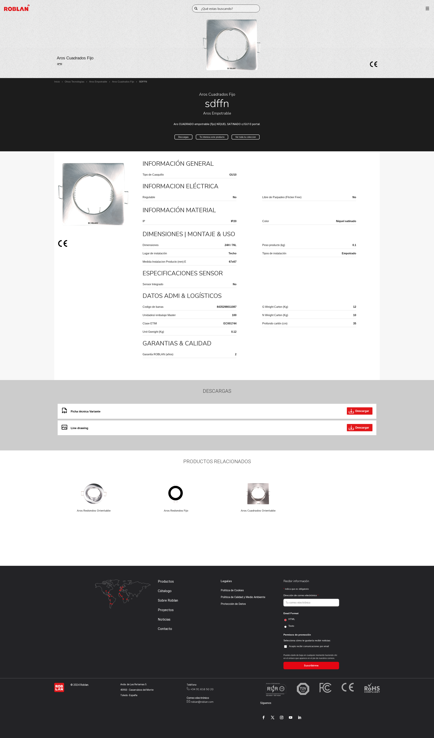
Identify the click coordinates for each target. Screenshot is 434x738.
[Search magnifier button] (196, 8)
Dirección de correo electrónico (300, 595)
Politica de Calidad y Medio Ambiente (243, 597)
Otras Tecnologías (74, 81)
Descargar (362, 411)
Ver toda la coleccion (245, 137)
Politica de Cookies (232, 590)
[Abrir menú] (426, 8)
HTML (291, 619)
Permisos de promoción (297, 634)
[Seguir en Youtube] (290, 717)
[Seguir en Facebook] (263, 717)
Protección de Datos (233, 603)
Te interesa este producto (212, 137)
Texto (291, 626)
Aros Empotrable (98, 81)
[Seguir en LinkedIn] (299, 717)
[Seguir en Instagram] (281, 717)
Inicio (57, 81)
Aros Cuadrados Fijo (123, 81)
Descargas (183, 137)
